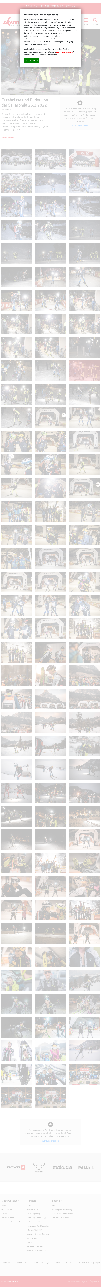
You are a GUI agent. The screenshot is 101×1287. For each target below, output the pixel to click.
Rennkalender (32, 1209)
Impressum (5, 1262)
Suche (95, 24)
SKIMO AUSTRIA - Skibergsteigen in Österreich (50, 6)
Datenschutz (21, 1262)
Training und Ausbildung (62, 1209)
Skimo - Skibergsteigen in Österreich (13, 21)
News (3, 1205)
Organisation (6, 1209)
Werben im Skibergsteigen (89, 1262)
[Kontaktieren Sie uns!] (94, 1281)
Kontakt (69, 1262)
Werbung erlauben (80, 125)
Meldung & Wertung (35, 1246)
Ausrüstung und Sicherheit (62, 1213)
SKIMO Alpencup (33, 1213)
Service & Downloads (60, 1217)
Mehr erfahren (7, 137)
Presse (4, 1213)
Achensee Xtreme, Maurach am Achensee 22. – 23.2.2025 (38, 1238)
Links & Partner (7, 1217)
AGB (58, 1262)
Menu (86, 24)
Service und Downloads (11, 1221)
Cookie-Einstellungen (41, 1262)
